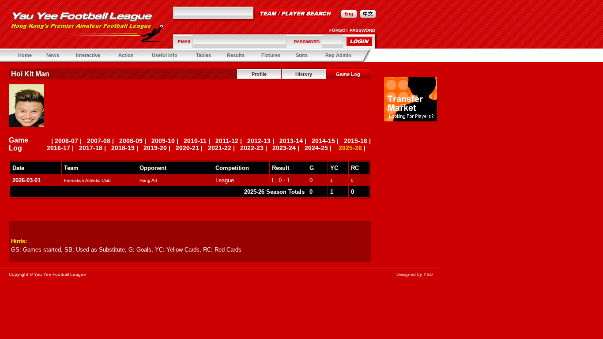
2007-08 (98, 140)
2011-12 (226, 140)
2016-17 (58, 147)
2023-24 (284, 147)
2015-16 (355, 140)
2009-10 (163, 140)
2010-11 (195, 140)
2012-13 (259, 140)
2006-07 (66, 140)
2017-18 (90, 147)
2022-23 (252, 147)
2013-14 (291, 140)
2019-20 (155, 147)
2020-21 (187, 147)
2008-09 (131, 140)
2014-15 (323, 140)
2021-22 (219, 147)
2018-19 (123, 147)
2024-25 (316, 147)
